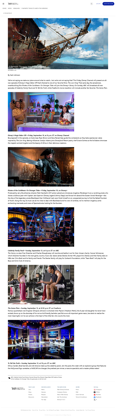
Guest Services (80, 394)
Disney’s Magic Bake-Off (46, 377)
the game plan (34, 379)
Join (30, 389)
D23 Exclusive (45, 387)
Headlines (16, 8)
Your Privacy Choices (90, 410)
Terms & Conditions (81, 397)
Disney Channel (29, 377)
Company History (62, 392)
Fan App (43, 399)
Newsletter (44, 397)
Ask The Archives (62, 397)
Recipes (43, 394)
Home (4, 8)
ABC (12, 377)
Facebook (98, 397)
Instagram (99, 389)
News (9, 8)
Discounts (31, 397)
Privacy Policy (42, 410)
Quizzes (43, 392)
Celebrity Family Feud (19, 377)
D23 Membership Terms (26, 410)
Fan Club (32, 387)
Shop (30, 392)
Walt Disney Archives (63, 389)
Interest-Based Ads (80, 410)
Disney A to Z (61, 399)
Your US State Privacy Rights (53, 410)
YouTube (98, 394)
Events (30, 394)
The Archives (61, 387)
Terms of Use (35, 410)
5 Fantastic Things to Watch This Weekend (34, 8)
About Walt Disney (62, 394)
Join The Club (108, 4)
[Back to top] (112, 415)
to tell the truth (42, 379)
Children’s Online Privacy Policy (68, 410)
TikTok (98, 392)
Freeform (55, 377)
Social (96, 387)
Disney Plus (37, 377)
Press (77, 389)
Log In (98, 4)
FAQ (77, 392)
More (78, 387)
